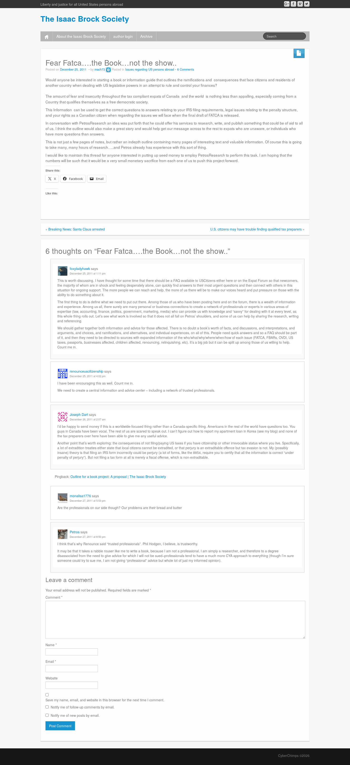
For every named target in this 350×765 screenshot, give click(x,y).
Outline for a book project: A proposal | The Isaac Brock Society (118, 476)
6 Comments (185, 69)
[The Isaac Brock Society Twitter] (307, 4)
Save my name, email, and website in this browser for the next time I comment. (104, 700)
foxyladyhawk (80, 268)
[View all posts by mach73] (108, 69)
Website (51, 678)
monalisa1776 (80, 495)
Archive (146, 36)
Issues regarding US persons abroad (149, 69)
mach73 (100, 69)
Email (50, 661)
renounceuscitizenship (86, 371)
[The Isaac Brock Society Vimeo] (300, 4)
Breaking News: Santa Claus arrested (76, 229)
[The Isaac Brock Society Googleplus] (287, 4)
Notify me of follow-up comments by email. (83, 707)
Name (51, 644)
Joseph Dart (79, 414)
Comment (53, 597)
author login (123, 36)
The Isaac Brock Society (84, 18)
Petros (75, 531)
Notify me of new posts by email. (75, 715)
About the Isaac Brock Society (81, 36)
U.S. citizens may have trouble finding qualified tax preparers (256, 229)
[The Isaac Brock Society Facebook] (293, 4)
